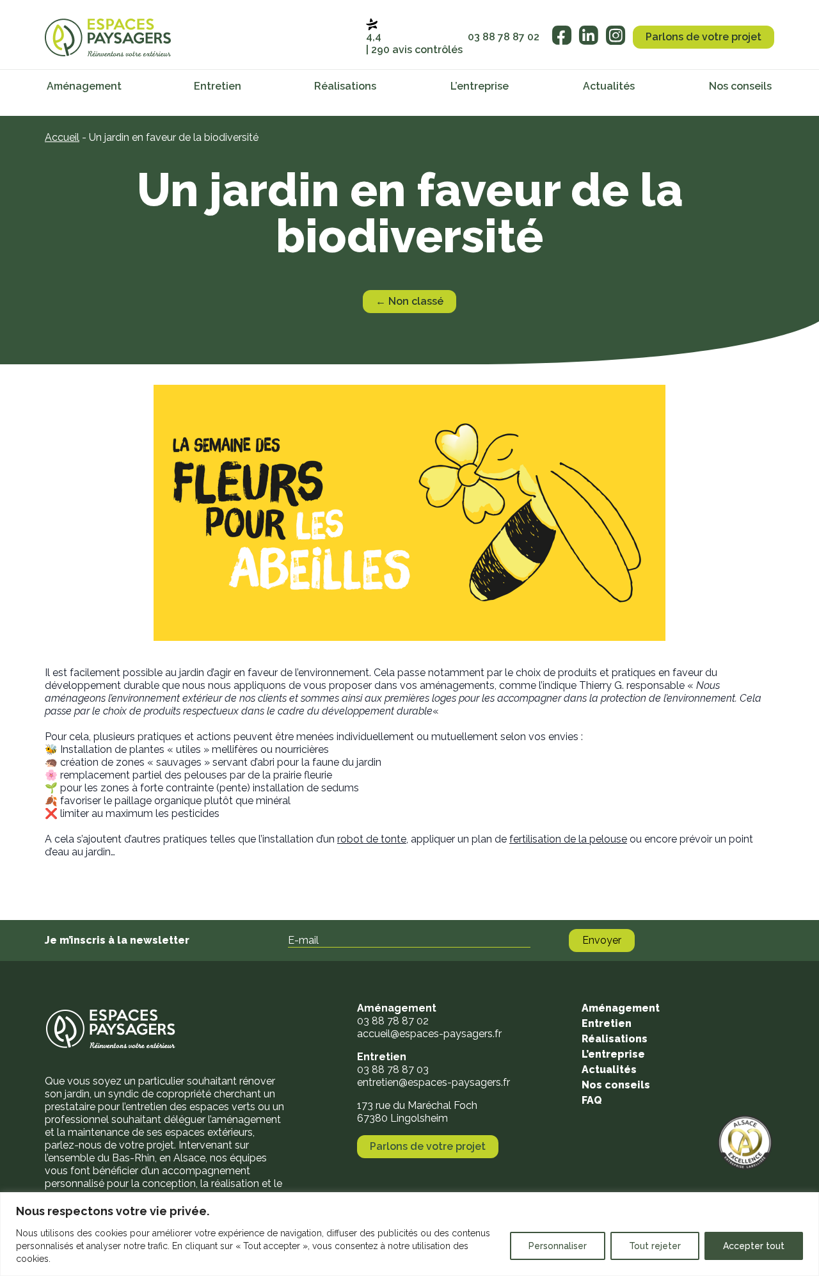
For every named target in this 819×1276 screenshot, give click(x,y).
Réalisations (345, 86)
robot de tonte (371, 839)
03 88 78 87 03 (393, 1069)
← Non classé (409, 301)
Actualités (609, 86)
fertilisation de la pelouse (568, 839)
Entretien (217, 86)
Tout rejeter (655, 1246)
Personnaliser (558, 1246)
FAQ (592, 1100)
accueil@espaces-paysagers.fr (429, 1034)
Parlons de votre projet (703, 37)
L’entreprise (479, 86)
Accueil (62, 137)
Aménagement (84, 86)
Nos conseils (740, 86)
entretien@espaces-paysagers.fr (433, 1082)
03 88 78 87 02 (503, 37)
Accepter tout (753, 1246)
